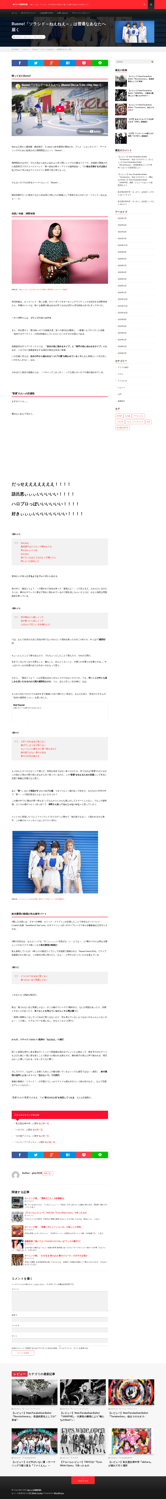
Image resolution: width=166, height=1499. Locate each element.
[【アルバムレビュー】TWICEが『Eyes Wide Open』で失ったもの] (17, 1217)
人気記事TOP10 (46, 13)
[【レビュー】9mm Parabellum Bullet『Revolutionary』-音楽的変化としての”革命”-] (121, 81)
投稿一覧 (47, 1173)
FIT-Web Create (36, 1493)
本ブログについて (28, 13)
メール (15, 1325)
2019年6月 (122, 326)
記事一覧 (45, 1123)
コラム (120, 374)
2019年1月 (122, 340)
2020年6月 (122, 259)
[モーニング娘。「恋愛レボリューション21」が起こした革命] (17, 1231)
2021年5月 (122, 238)
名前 (15, 1315)
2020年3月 (122, 279)
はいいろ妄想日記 (34, 1490)
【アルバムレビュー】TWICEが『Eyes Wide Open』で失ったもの (56, 1212)
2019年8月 (122, 319)
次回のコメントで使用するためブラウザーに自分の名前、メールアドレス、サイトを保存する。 (51, 1348)
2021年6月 (122, 232)
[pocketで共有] (84, 63)
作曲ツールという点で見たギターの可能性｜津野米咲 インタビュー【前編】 (43, 289)
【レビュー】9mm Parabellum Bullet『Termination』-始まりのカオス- (141, 107)
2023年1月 (122, 218)
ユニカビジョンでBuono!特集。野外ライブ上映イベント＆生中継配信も (42, 899)
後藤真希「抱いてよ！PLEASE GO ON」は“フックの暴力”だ (53, 1241)
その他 (127, 416)
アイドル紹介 (123, 367)
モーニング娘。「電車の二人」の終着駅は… (45, 1198)
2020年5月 (122, 265)
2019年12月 (123, 299)
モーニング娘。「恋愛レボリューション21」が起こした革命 (53, 1227)
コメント (15, 1289)
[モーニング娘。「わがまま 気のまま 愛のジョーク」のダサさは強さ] (17, 1260)
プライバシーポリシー (81, 13)
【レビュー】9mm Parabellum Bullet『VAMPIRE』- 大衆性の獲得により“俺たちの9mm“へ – (140, 93)
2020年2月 (122, 286)
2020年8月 (122, 252)
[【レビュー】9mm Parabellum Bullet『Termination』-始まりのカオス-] (121, 109)
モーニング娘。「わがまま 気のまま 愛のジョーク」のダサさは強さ (56, 1255)
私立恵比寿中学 (122, 428)
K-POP (119, 416)
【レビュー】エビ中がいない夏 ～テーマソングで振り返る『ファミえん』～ (33, 1463)
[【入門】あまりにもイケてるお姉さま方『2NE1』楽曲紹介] (121, 124)
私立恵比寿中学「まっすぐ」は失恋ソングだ (136, 192)
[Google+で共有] (52, 63)
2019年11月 (123, 306)
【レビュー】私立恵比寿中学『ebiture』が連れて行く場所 (130, 1463)
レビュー (29, 37)
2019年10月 (123, 313)
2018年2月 (122, 353)
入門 (119, 394)
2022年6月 (122, 225)
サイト (14, 1336)
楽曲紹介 (121, 401)
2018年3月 (122, 346)
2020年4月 (122, 272)
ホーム (14, 13)
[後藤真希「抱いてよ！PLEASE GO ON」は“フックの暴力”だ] (17, 1245)
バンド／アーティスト (135, 422)
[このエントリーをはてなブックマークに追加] (68, 63)
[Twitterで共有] (36, 63)
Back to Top (83, 1481)
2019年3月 (122, 333)
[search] (152, 62)
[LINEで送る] (100, 63)
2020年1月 (122, 292)
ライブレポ (122, 381)
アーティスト (138, 416)
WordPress (59, 1493)
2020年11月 (123, 245)
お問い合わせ (62, 13)
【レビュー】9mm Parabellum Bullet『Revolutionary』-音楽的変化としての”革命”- (141, 78)
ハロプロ (39, 37)
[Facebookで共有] (20, 63)
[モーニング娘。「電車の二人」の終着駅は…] (17, 1202)
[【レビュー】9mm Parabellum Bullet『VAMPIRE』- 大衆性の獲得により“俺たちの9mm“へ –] (121, 95)
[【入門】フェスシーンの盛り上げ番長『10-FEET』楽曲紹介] (121, 138)
